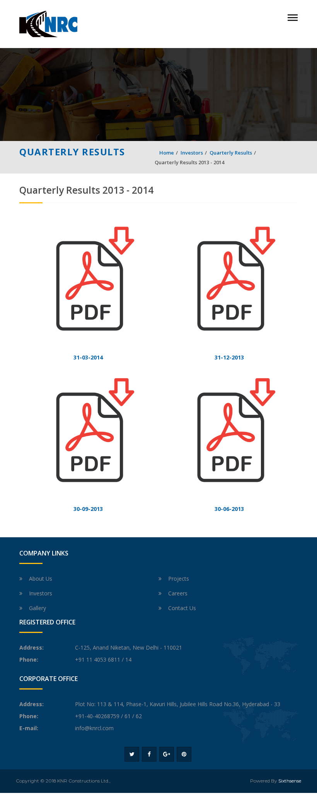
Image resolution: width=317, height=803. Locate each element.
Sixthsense (289, 781)
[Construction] (48, 23)
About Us (40, 578)
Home (166, 152)
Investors (192, 152)
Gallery (37, 608)
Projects (178, 578)
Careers (177, 593)
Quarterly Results (231, 152)
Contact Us (182, 608)
